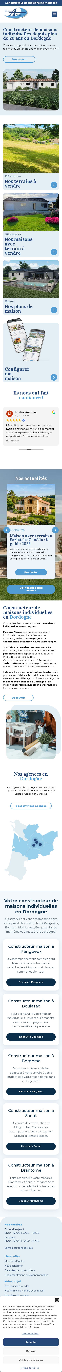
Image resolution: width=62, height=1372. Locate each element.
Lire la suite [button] (12, 440)
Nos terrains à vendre (17, 1286)
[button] (57, 1300)
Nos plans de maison (17, 1295)
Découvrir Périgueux (31, 982)
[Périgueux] (37, 842)
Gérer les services (30, 1333)
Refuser (31, 1351)
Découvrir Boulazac (31, 1036)
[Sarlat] (40, 844)
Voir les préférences (31, 1360)
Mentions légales (14, 1261)
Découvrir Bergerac (31, 1091)
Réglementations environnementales (26, 1275)
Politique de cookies (29, 1368)
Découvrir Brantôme (31, 1200)
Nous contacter (14, 1265)
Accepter (31, 1342)
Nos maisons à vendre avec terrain (24, 1290)
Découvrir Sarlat (31, 1146)
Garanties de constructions (20, 1270)
